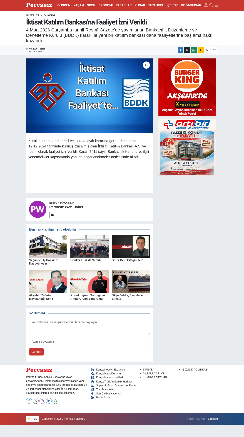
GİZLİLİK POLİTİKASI (195, 369)
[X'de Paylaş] (187, 50)
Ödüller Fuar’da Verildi (85, 260)
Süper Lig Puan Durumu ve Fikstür (116, 385)
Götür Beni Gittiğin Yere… (129, 260)
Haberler (32, 15)
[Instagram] (42, 401)
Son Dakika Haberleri (108, 393)
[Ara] (211, 5)
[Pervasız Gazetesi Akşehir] (39, 5)
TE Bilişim (212, 418)
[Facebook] (29, 401)
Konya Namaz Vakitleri (109, 377)
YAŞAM (79, 5)
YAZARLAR (124, 5)
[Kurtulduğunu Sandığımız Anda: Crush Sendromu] (89, 281)
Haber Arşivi (103, 397)
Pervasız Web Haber (66, 207)
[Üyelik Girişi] (206, 5)
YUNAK (140, 5)
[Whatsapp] (55, 401)
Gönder (36, 352)
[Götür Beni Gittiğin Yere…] (131, 246)
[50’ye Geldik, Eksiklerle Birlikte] (131, 281)
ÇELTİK (172, 5)
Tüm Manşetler (105, 389)
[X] (36, 401)
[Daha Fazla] (201, 50)
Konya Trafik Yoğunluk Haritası (114, 381)
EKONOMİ (105, 5)
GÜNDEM (64, 5)
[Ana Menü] (216, 5)
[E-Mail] (52, 215)
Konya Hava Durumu (108, 373)
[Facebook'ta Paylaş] (180, 50)
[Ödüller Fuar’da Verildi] (89, 246)
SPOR (91, 5)
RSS (34, 418)
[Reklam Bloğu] (187, 86)
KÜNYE (148, 369)
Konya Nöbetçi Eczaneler (111, 369)
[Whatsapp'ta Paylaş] (194, 50)
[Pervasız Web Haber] (37, 209)
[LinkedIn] (49, 401)
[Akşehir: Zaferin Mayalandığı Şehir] (48, 281)
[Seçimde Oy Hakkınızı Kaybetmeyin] (48, 246)
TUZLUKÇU (156, 5)
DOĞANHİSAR (191, 5)
